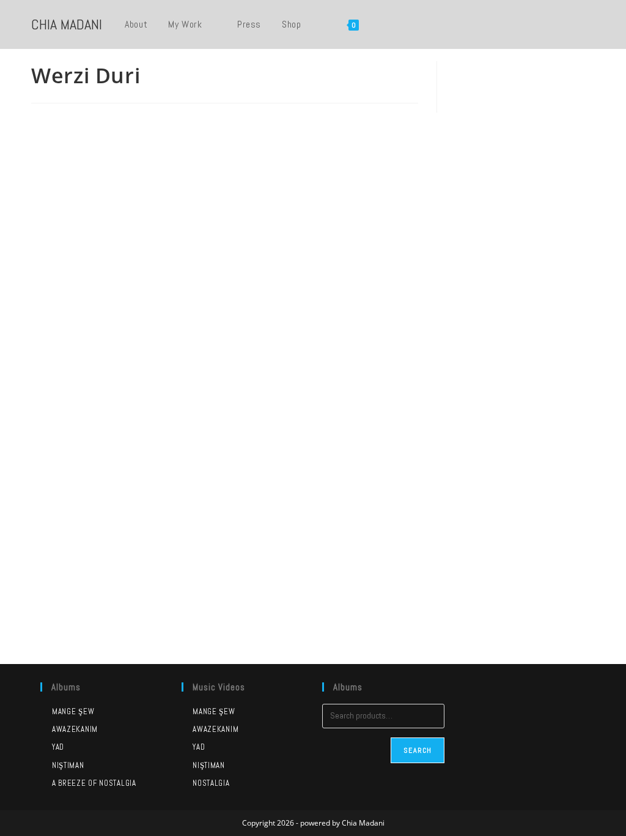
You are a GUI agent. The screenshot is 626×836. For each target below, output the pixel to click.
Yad (58, 747)
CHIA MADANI (66, 24)
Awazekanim (75, 729)
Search (417, 750)
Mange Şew (73, 711)
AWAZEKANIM (215, 729)
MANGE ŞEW (214, 711)
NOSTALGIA (211, 783)
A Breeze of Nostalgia (94, 783)
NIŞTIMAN (209, 765)
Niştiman (68, 765)
